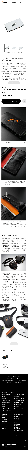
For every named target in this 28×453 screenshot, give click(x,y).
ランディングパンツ (5, 400)
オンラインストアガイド (18, 414)
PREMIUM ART (17, 396)
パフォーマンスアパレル (6, 410)
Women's (3, 406)
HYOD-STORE (4, 423)
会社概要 (3, 417)
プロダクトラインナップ (8, 392)
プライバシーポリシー (18, 435)
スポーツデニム (4, 398)
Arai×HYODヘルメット (18, 402)
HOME (2, 6)
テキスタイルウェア (5, 394)
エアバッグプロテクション (19, 400)
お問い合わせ (4, 428)
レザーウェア (4, 396)
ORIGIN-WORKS (5, 419)
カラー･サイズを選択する (11, 101)
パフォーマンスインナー (6, 408)
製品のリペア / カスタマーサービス (17, 419)
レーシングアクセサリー (18, 408)
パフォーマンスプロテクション (19, 398)
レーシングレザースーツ (18, 394)
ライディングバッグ (17, 404)
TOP (25, 446)
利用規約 (15, 422)
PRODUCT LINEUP (9, 6)
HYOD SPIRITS (5, 421)
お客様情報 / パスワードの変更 (17, 428)
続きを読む (14, 82)
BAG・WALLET (17, 6)
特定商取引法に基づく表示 (17, 425)
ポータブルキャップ (5, 402)
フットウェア (16, 406)
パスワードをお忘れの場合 (19, 430)
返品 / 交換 (16, 416)
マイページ (16, 432)
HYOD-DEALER (4, 426)
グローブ (3, 404)
